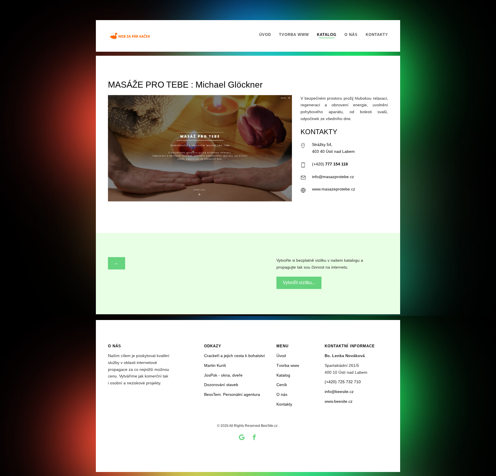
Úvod (265, 34)
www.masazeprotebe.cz (333, 189)
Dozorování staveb (221, 384)
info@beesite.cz (339, 391)
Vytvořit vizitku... (299, 282)
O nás (351, 34)
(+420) (330, 164)
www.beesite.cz (338, 401)
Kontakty (377, 34)
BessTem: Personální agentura (232, 394)
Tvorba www (294, 34)
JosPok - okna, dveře (223, 375)
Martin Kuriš (215, 365)
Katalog (326, 34)
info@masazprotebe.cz (333, 176)
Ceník (281, 384)
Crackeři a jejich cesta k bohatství (234, 355)
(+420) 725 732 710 (343, 381)
